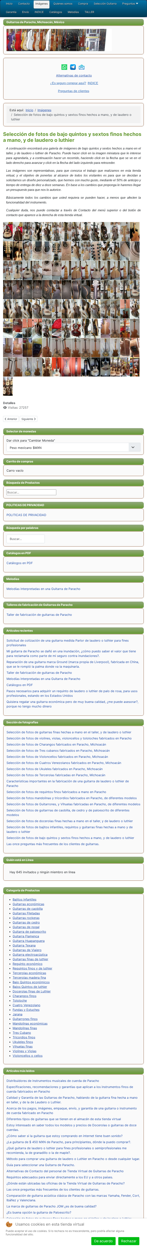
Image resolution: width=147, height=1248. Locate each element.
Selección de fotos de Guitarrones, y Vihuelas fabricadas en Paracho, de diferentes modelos (73, 804)
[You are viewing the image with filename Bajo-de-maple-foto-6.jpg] (125, 251)
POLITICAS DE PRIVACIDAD (26, 515)
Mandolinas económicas (30, 1023)
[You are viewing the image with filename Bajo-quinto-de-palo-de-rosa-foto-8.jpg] (105, 309)
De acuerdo (103, 1241)
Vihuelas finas (23, 1046)
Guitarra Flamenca (26, 936)
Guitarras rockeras (26, 918)
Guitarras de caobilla (28, 909)
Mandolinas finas (25, 1028)
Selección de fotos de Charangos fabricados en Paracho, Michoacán (56, 744)
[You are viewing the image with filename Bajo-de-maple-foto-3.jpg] (95, 251)
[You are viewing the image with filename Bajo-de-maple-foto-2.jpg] (86, 251)
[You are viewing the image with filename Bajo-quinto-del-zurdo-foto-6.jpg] (105, 367)
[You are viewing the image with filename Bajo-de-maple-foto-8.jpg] (8, 270)
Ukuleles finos (23, 1042)
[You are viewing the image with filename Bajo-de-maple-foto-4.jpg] (105, 251)
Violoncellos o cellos (27, 1056)
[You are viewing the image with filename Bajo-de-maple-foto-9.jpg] (17, 270)
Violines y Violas (24, 1051)
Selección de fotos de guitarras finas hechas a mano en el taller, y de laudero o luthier (69, 732)
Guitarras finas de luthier (30, 959)
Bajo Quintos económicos (31, 982)
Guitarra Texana (24, 945)
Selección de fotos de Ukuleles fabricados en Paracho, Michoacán (55, 769)
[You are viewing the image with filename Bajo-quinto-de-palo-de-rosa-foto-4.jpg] (66, 309)
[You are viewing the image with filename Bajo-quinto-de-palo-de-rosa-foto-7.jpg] (95, 309)
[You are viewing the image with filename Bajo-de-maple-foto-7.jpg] (135, 251)
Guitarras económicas (28, 904)
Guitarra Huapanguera (29, 941)
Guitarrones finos (25, 1019)
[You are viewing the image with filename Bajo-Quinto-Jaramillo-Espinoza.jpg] (17, 251)
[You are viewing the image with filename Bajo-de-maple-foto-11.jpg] (47, 251)
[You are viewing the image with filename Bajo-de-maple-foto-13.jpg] (66, 251)
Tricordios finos (24, 1037)
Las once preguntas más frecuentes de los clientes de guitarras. (53, 844)
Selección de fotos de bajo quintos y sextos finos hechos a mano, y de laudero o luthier (70, 838)
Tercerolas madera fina (29, 977)
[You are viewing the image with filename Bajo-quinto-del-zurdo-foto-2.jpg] (66, 367)
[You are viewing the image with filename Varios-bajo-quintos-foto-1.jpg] (115, 367)
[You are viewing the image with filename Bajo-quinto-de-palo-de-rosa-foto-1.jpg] (105, 289)
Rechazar (128, 1241)
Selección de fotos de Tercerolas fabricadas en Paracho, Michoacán (56, 775)
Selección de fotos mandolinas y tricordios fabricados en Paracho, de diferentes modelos (72, 798)
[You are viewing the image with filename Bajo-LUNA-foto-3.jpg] (27, 231)
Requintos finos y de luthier (32, 968)
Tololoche (20, 1000)
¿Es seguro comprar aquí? (68, 83)
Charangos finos (24, 996)
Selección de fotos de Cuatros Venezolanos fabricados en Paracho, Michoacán (64, 763)
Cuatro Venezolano (26, 1005)
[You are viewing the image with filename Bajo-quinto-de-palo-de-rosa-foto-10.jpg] (115, 289)
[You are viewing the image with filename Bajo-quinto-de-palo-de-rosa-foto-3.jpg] (56, 309)
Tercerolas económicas (29, 973)
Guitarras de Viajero (27, 950)
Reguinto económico (27, 964)
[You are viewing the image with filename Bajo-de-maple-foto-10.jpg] (37, 251)
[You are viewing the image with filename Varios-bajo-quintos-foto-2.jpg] (125, 367)
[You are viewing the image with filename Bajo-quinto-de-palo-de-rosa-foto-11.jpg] (125, 289)
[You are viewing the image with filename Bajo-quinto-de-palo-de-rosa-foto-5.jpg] (76, 309)
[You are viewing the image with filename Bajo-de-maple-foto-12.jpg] (56, 251)
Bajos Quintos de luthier (30, 987)
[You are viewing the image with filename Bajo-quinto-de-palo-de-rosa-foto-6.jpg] (86, 309)
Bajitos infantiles (24, 899)
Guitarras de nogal (26, 927)
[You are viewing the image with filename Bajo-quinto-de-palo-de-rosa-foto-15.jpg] (27, 309)
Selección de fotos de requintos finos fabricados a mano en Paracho (56, 792)
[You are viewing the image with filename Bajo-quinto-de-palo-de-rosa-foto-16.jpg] (37, 309)
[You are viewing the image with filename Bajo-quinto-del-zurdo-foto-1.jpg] (56, 367)
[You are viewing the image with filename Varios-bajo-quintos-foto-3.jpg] (135, 367)
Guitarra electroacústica (30, 954)
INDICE (93, 83)
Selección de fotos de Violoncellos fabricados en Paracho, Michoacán (57, 757)
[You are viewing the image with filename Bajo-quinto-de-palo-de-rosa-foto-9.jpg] (115, 309)
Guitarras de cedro (26, 922)
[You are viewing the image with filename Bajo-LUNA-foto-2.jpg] (17, 231)
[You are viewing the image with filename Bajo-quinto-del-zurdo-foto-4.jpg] (86, 367)
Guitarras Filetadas (26, 913)
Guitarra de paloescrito (29, 932)
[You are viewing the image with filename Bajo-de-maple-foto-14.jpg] (76, 251)
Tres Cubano (22, 1033)
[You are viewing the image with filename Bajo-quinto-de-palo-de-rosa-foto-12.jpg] (135, 289)
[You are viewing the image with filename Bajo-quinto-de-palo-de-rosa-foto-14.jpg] (17, 309)
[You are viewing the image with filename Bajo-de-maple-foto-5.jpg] (115, 251)
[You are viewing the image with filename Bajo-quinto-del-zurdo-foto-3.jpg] (76, 367)
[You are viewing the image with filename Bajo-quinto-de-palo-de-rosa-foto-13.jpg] (8, 309)
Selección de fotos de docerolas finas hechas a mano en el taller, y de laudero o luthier (70, 821)
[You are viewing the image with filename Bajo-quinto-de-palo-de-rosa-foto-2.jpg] (47, 309)
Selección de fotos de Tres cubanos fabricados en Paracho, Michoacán (58, 750)
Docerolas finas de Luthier (32, 991)
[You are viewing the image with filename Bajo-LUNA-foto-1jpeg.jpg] (8, 231)
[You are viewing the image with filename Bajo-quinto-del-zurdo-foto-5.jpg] (95, 367)
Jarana (17, 1014)
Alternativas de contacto (74, 75)
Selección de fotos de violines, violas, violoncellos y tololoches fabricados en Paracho (69, 738)
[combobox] (26, 539)
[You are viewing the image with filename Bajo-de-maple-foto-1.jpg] (27, 251)
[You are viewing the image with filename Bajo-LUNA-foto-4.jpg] (37, 231)
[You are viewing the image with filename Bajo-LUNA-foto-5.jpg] (47, 231)
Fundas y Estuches (26, 1010)
